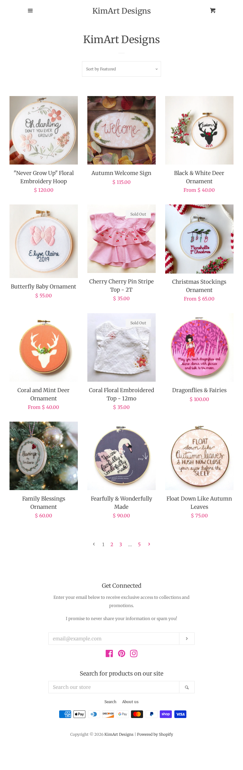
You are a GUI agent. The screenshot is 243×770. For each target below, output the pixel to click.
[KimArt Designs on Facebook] (109, 655)
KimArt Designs (121, 11)
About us (130, 701)
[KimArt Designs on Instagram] (134, 655)
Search (110, 701)
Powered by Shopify (155, 734)
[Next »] (149, 544)
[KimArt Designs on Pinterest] (122, 655)
